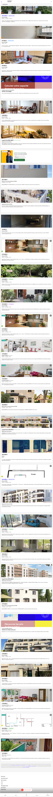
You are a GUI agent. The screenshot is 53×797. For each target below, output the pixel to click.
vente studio (23, 765)
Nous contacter (3, 780)
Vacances (37, 795)
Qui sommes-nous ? (4, 778)
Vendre (16, 795)
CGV (2, 783)
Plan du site (3, 776)
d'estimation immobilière (26, 767)
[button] (24, 13)
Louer (26, 795)
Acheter (5, 795)
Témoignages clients (4, 785)
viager (29, 765)
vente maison (13, 765)
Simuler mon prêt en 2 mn (19, 159)
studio (33, 766)
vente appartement (17, 765)
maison (27, 766)
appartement (30, 766)
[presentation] (2, 8)
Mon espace (47, 795)
